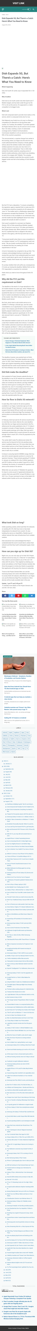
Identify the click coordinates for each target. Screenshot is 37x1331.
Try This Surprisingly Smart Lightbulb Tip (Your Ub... (20, 1267)
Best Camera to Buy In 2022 (14, 997)
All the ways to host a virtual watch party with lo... (20, 1054)
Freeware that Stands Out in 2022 (16, 991)
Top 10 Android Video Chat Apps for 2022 (18, 1134)
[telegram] (31, 595)
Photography (11, 745)
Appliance (16, 732)
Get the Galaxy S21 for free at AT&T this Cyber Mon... (21, 1240)
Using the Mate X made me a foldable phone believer (21, 982)
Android (5, 732)
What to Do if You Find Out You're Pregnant (18, 877)
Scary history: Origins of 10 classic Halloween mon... (21, 907)
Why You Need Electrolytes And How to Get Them (20, 1018)
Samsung (19, 745)
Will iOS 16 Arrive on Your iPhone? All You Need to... (20, 853)
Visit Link (18, 3)
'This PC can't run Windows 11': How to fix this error (20, 1012)
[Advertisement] (18, 46)
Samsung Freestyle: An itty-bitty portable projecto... (20, 1205)
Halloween (5, 739)
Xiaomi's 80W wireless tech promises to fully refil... (20, 1176)
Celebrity (5, 735)
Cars (27, 732)
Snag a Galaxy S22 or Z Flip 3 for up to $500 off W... (20, 1137)
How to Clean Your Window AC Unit (16, 1015)
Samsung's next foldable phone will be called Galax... (21, 1007)
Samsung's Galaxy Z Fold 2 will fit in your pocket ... (20, 953)
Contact (14, 1328)
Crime (11, 735)
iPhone (9, 742)
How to (18, 739)
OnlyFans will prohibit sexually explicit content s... (20, 1090)
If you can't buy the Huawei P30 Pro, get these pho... (21, 826)
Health (12, 739)
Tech (19, 748)
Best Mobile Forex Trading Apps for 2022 (18, 887)
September (9, 769)
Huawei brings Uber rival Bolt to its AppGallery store (20, 1073)
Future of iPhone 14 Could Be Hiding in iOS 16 (19, 856)
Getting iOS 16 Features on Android (15, 718)
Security (26, 745)
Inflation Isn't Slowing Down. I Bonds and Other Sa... (21, 1087)
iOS (29, 739)
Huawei (24, 739)
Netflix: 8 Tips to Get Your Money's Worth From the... (21, 955)
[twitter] (12, 595)
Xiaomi (13, 751)
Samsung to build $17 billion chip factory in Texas (20, 1242)
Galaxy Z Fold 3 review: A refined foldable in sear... (20, 1027)
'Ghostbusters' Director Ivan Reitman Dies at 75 (19, 1198)
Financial (23, 735)
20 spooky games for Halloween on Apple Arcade (20, 1104)
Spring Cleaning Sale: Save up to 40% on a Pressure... (21, 1191)
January (8, 763)
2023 (7, 766)
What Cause (6, 751)
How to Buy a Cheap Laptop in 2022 (16, 884)
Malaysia (19, 742)
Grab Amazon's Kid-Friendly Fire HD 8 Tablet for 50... (21, 806)
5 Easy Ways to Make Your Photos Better (18, 1020)
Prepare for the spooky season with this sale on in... (20, 814)
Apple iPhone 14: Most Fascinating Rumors (18, 838)
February (9, 788)
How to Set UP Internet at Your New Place (18, 927)
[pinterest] (18, 595)
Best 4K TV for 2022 (12, 1179)
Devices (17, 735)
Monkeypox (27, 742)
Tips (23, 748)
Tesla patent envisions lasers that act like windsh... (20, 961)
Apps (22, 732)
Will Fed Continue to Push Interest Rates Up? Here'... (21, 1165)
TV (27, 748)
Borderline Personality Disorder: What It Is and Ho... (20, 824)
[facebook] (5, 595)
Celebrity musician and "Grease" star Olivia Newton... (21, 1255)
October (8, 796)
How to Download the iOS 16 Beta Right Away (19, 841)
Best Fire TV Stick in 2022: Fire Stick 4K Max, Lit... (20, 1084)
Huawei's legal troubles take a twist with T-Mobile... (20, 1252)
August (8, 771)
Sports (14, 748)
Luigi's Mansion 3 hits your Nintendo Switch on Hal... (21, 994)
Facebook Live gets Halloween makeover (18, 1061)
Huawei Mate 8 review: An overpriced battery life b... (21, 1004)
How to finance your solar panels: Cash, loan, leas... (20, 904)
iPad (4, 742)
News (4, 745)
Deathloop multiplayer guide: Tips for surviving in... (20, 804)
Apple (10, 732)
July (7, 774)
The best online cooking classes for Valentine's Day (20, 989)
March (8, 785)
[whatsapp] (25, 595)
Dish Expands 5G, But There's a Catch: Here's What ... (21, 1245)
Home (9, 1328)
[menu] (4, 9)
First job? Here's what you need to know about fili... (20, 897)
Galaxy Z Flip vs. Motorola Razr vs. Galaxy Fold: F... (20, 889)
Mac (14, 742)
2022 (7, 793)
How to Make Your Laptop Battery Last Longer (19, 1042)
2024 (6, 761)
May (7, 780)
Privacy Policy (21, 1328)
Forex (29, 735)
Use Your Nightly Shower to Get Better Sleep (18, 843)
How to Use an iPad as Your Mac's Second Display (20, 846)
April (7, 782)
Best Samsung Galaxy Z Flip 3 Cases (16, 1158)
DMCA (27, 1328)
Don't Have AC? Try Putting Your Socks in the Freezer (21, 1009)
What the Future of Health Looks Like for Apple (19, 1035)
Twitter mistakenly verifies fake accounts (18, 958)
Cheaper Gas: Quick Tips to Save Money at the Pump (21, 1097)
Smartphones (6, 748)
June (7, 777)
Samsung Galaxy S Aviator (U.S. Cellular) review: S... (21, 816)
